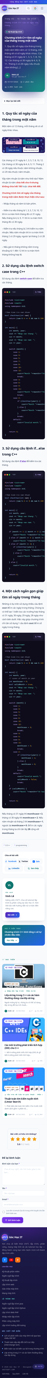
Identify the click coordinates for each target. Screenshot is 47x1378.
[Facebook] (4, 1260)
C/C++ (7, 845)
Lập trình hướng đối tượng (14, 1325)
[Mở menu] (42, 8)
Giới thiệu (6, 1374)
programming (20, 845)
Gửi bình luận (14, 1220)
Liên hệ (25, 1374)
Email (5, 1199)
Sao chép (35, 868)
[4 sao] (29, 1139)
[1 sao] (12, 1139)
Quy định (16, 1374)
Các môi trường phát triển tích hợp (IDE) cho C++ (23, 1047)
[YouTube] (11, 1260)
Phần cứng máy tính (11, 1321)
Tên (4, 1188)
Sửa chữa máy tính (10, 1289)
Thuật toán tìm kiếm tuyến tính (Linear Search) (21, 1100)
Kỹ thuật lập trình (26, 19)
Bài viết (11, 915)
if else (23, 461)
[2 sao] (18, 1139)
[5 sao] (34, 1139)
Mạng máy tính (8, 1293)
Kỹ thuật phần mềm (10, 1271)
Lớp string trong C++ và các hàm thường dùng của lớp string (22, 997)
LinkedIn (15, 868)
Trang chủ (9, 19)
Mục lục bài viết (13, 101)
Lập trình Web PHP (10, 1312)
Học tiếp (10, 940)
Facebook (12, 861)
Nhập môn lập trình (10, 1316)
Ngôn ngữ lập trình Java (12, 1303)
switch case (26, 278)
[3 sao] (23, 1139)
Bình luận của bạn (11, 1164)
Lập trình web (8, 1284)
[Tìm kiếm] (28, 8)
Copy (39, 292)
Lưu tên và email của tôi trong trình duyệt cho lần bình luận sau (25, 1211)
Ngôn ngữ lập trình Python (14, 1308)
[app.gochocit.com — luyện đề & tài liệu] (17, 1260)
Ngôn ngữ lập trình (10, 1276)
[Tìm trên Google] (35, 8)
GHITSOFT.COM (8, 1370)
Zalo (36, 861)
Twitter (25, 861)
